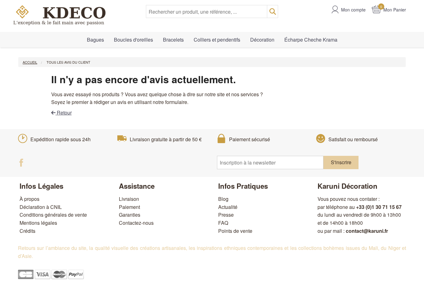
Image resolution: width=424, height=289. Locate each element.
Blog (223, 198)
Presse (226, 214)
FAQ (223, 222)
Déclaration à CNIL (41, 206)
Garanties (129, 214)
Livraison (129, 198)
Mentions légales (38, 222)
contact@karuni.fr (367, 230)
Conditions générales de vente (53, 214)
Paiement (129, 206)
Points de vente (235, 230)
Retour (64, 112)
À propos (29, 198)
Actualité (227, 206)
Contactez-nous (136, 222)
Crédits (27, 230)
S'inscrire (341, 162)
